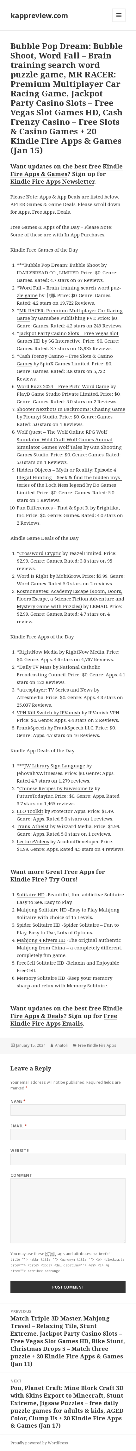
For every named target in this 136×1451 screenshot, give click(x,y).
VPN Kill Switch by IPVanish (48, 712)
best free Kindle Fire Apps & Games (66, 170)
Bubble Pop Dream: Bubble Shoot (62, 265)
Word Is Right (32, 576)
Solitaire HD (31, 894)
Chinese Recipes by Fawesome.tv (56, 788)
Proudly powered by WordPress (39, 1443)
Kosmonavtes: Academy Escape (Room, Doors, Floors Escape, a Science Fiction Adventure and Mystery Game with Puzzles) (70, 598)
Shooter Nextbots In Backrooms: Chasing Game (71, 409)
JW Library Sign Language (54, 765)
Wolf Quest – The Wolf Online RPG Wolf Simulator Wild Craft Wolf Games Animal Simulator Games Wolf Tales (65, 439)
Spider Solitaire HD (38, 925)
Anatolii (62, 1045)
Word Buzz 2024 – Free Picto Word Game (63, 386)
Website (19, 1150)
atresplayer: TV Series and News (56, 689)
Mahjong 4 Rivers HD (41, 940)
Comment (21, 1175)
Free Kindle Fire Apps (97, 1045)
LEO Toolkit (30, 811)
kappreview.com (39, 15)
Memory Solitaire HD (41, 978)
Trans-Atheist (33, 826)
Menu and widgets (119, 21)
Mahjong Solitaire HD (42, 909)
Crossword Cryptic (40, 553)
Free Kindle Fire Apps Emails (63, 1019)
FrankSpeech (31, 727)
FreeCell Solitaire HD (40, 963)
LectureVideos (33, 841)
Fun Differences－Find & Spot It (53, 507)
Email (18, 1126)
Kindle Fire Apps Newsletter (52, 181)
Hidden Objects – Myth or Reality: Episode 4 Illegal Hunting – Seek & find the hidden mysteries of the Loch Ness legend (69, 477)
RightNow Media (38, 652)
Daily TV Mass (35, 667)
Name (18, 1101)
